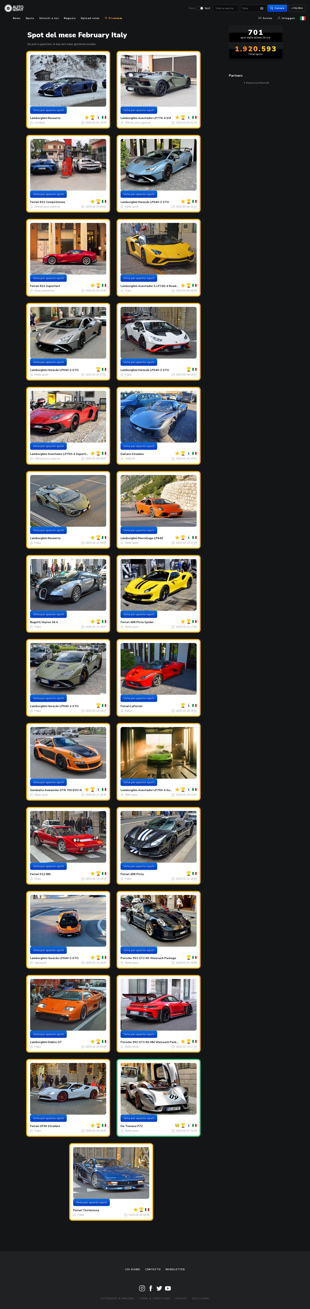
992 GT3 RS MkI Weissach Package (157, 1042)
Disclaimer (200, 1298)
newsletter (175, 1269)
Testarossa (91, 1210)
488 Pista (137, 874)
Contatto (153, 1269)
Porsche (126, 958)
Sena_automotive (44, 290)
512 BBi (45, 874)
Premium (115, 18)
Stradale (137, 454)
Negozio (70, 18)
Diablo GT (55, 1042)
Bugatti (35, 622)
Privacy (181, 1298)
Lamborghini (38, 118)
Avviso (267, 18)
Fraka (128, 290)
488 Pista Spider (142, 622)
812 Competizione (52, 202)
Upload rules (90, 18)
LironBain (39, 122)
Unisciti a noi (49, 18)
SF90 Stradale (50, 1126)
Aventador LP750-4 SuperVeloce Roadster (78, 454)
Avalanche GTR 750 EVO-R (63, 790)
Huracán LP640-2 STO (153, 202)
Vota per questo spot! (48, 110)
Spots (30, 18)
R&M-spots (131, 794)
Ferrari (34, 202)
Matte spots (131, 206)
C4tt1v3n (130, 458)
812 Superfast (50, 286)
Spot (207, 8)
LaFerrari (136, 706)
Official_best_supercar (138, 122)
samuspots (40, 962)
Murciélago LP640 (150, 538)
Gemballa (37, 790)
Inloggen (288, 18)
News (192, 8)
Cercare (279, 8)
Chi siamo (132, 1269)
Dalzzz (129, 710)
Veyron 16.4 (49, 622)
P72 (140, 1126)
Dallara (126, 454)
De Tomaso (129, 1126)
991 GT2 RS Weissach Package (154, 958)
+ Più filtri (297, 8)
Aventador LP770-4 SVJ (154, 118)
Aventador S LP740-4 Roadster (160, 286)
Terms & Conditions (154, 1298)
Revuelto (54, 118)
